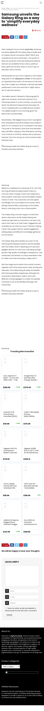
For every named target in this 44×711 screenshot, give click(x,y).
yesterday (29, 49)
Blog (7, 8)
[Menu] (2, 2)
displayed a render (22, 78)
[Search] (40, 2)
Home (3, 8)
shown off (13, 52)
